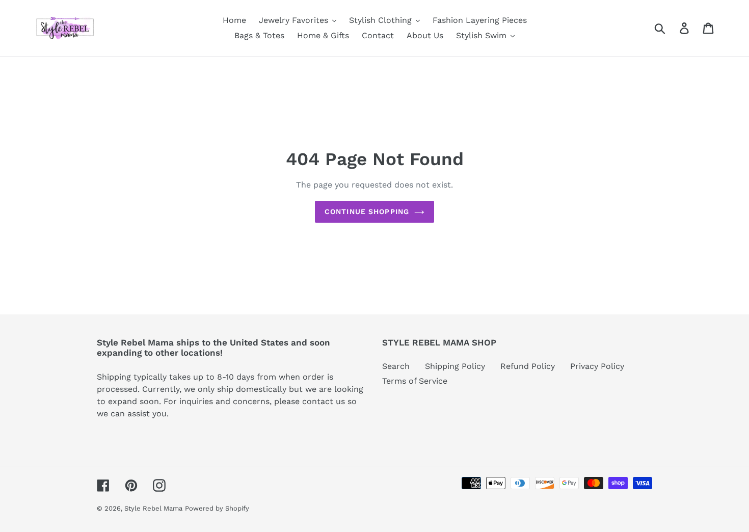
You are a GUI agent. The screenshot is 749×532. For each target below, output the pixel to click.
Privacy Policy (597, 366)
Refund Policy (527, 366)
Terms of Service (414, 381)
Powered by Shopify (217, 508)
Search (396, 366)
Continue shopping (367, 211)
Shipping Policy (455, 366)
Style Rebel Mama (153, 508)
